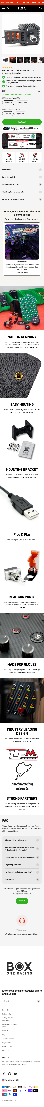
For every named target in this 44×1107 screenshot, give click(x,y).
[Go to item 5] (34, 60)
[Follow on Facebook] (3, 1073)
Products (5, 1010)
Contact (22, 901)
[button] (7, 67)
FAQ (3, 1035)
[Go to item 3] (20, 60)
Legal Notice (6, 1042)
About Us (5, 1050)
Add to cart (22, 122)
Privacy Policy (7, 1046)
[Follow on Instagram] (9, 1073)
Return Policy (7, 1014)
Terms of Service (8, 1038)
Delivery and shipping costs (9, 1025)
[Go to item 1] (5, 60)
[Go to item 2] (12, 60)
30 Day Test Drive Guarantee (8, 1019)
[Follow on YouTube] (15, 1073)
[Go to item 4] (27, 60)
